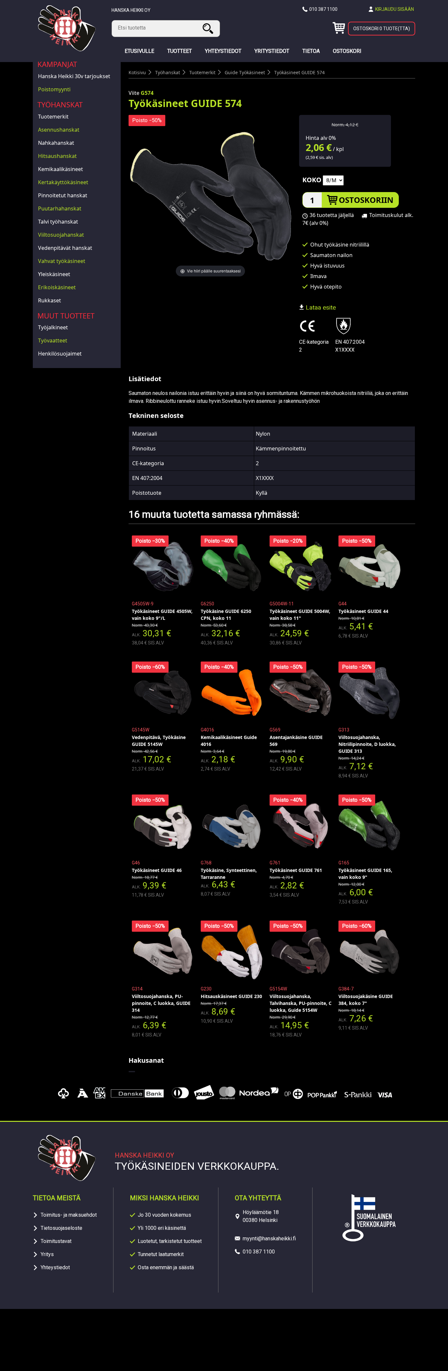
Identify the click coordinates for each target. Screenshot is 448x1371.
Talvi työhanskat (58, 221)
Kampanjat (57, 64)
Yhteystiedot (55, 1267)
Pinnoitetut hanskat (62, 195)
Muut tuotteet (65, 315)
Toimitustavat (56, 1241)
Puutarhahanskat (59, 208)
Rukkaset (49, 300)
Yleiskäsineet (54, 274)
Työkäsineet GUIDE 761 (296, 870)
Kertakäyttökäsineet (63, 182)
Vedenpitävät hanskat (65, 247)
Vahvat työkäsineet (61, 261)
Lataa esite (320, 307)
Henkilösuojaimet (60, 353)
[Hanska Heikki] (67, 49)
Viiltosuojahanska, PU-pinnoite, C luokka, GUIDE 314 (161, 1003)
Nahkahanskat (56, 142)
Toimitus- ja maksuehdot (69, 1215)
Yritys (47, 1254)
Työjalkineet (53, 327)
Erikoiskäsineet (57, 287)
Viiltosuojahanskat (61, 234)
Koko (311, 179)
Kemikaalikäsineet (60, 169)
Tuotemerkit (53, 116)
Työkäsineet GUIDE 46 (157, 870)
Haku (208, 28)
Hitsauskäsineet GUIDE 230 (231, 996)
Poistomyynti (54, 89)
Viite (134, 93)
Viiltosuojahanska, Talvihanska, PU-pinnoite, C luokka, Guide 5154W (301, 1003)
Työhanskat (60, 104)
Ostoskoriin (366, 199)
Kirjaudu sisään (394, 9)
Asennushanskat (58, 129)
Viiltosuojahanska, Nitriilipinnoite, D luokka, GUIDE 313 (367, 744)
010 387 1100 (323, 9)
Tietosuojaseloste (61, 1228)
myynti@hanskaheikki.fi (269, 1238)
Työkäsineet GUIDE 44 (363, 611)
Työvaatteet (52, 340)
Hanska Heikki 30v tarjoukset (74, 76)
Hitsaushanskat (57, 156)
